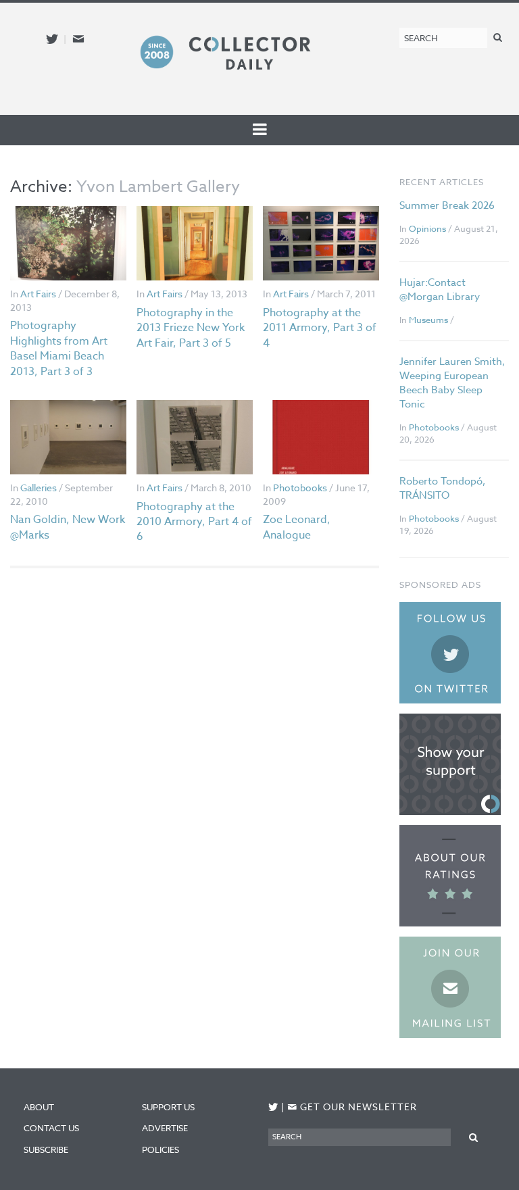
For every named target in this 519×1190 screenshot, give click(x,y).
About (39, 1107)
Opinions (427, 228)
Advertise (165, 1128)
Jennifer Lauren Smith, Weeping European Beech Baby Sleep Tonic (452, 383)
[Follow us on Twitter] (52, 39)
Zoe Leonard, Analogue (296, 527)
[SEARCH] (498, 37)
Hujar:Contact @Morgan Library (439, 289)
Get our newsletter (352, 1106)
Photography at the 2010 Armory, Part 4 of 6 (194, 522)
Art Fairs (38, 293)
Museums (428, 320)
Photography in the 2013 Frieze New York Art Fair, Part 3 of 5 (191, 328)
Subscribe (46, 1149)
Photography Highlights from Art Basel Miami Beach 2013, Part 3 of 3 (58, 348)
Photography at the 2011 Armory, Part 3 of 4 (319, 328)
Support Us (168, 1107)
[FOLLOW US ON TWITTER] (273, 1107)
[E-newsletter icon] (78, 39)
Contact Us (51, 1128)
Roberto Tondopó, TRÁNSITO (442, 488)
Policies (160, 1149)
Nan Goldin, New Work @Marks (67, 527)
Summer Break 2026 (447, 205)
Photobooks (300, 487)
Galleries (38, 487)
